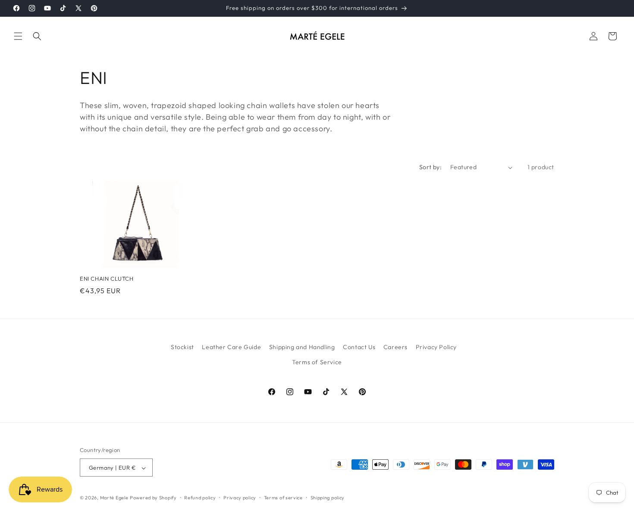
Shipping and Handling (302, 347)
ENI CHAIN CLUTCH (107, 278)
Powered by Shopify (153, 498)
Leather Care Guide (231, 347)
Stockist (182, 347)
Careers (395, 347)
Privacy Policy (436, 347)
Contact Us (359, 347)
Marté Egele (114, 498)
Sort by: (430, 167)
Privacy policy (239, 498)
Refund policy (200, 498)
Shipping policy (328, 498)
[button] (18, 36)
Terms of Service (317, 362)
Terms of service (283, 498)
